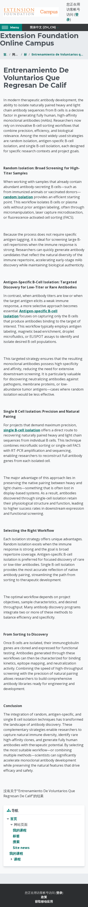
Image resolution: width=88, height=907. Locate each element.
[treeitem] (44, 839)
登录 (59, 893)
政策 (44, 897)
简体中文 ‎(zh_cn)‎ (43, 27)
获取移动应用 (44, 901)
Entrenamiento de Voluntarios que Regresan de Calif (58, 54)
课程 (17, 859)
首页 (5, 54)
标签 (25, 54)
